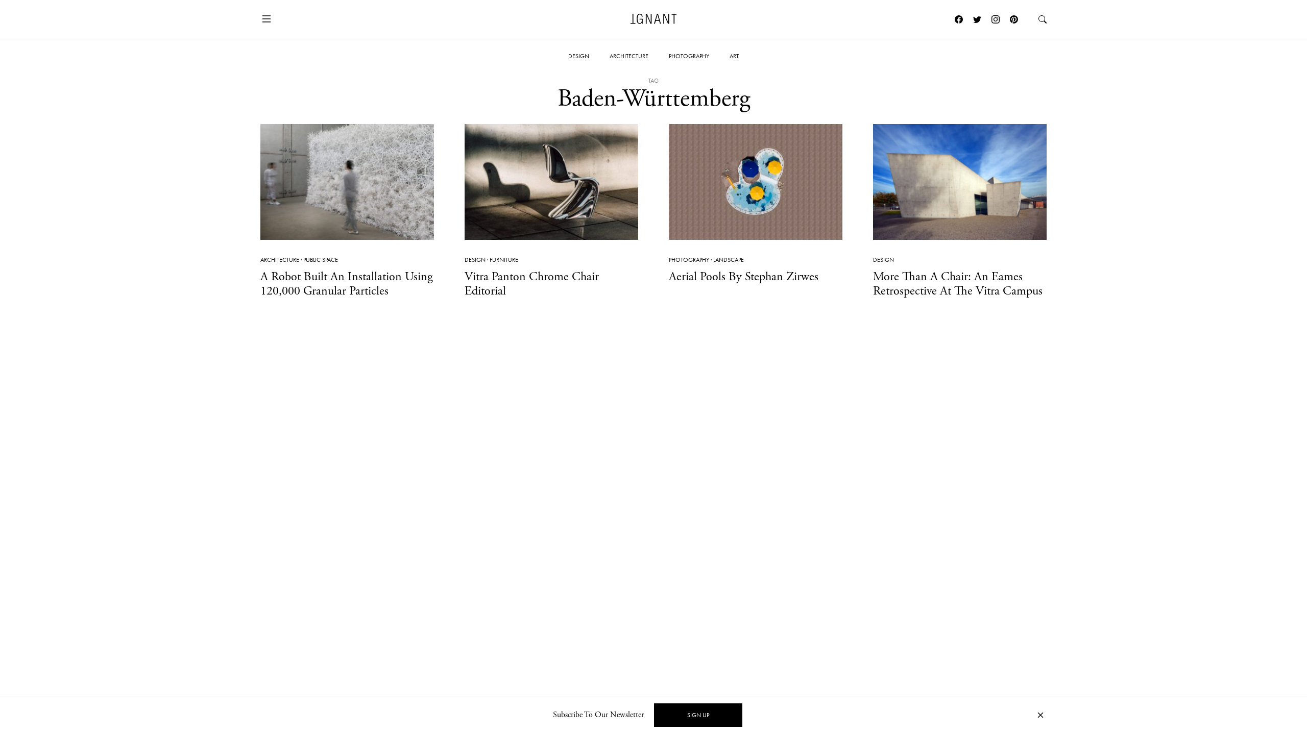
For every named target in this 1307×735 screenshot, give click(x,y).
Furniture (504, 260)
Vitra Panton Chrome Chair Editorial (532, 284)
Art (734, 56)
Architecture (629, 56)
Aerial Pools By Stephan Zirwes (743, 276)
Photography (689, 56)
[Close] (1040, 715)
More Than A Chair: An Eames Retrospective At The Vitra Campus (958, 284)
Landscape (728, 260)
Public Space (320, 260)
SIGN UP (698, 715)
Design (578, 56)
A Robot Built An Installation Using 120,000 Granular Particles (346, 284)
